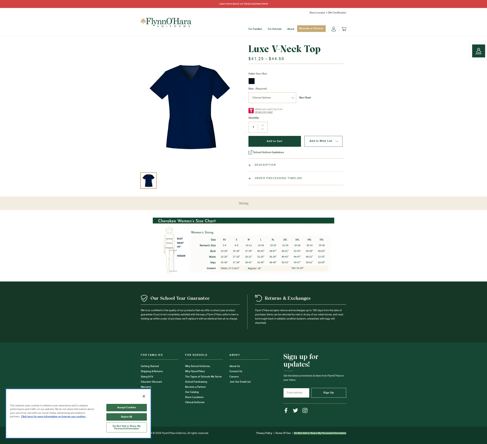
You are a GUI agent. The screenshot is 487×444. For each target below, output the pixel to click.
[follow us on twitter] (295, 410)
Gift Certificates (337, 13)
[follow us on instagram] (305, 410)
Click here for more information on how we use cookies (53, 416)
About (290, 29)
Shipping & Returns (152, 371)
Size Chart (305, 98)
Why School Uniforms (197, 366)
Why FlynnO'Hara (195, 371)
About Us (234, 366)
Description (265, 165)
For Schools (275, 29)
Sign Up (328, 393)
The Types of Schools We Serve (203, 377)
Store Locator (317, 13)
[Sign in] (333, 29)
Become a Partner (311, 28)
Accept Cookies (126, 407)
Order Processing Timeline (278, 178)
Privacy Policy (264, 433)
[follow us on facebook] (286, 410)
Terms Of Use (283, 433)
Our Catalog (192, 392)
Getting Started (150, 366)
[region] (78, 413)
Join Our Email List (240, 382)
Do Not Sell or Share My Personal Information (127, 427)
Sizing (243, 203)
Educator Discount (151, 382)
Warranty (146, 387)
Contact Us (235, 371)
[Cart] (344, 29)
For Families (255, 29)
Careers (234, 377)
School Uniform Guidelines (268, 152)
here (264, 4)
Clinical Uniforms (195, 402)
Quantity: (253, 118)
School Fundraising (196, 382)
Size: (257, 89)
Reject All (126, 417)
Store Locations (194, 397)
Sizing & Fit (147, 377)
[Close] (144, 396)
